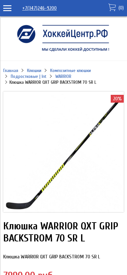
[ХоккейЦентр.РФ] (63, 51)
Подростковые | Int (29, 76)
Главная (10, 70)
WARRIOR (63, 76)
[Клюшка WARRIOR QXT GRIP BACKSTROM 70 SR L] (63, 210)
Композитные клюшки (70, 70)
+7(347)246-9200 (39, 8)
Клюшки (34, 70)
